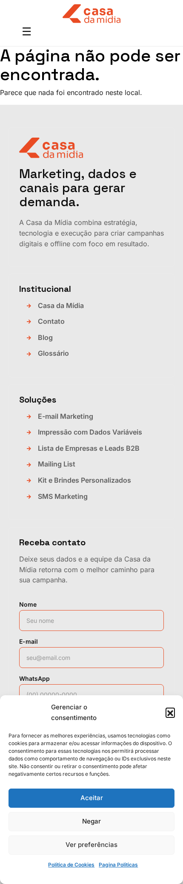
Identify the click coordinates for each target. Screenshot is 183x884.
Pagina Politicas (118, 864)
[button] (170, 712)
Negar (91, 821)
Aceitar (91, 798)
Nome (28, 604)
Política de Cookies (71, 864)
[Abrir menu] (26, 32)
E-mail (28, 641)
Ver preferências (91, 845)
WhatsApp (34, 678)
